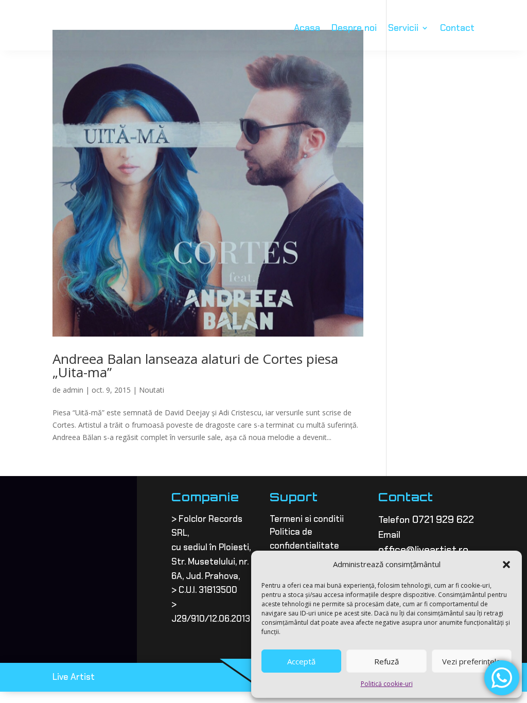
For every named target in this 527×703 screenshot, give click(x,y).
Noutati (151, 390)
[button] (506, 564)
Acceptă (301, 661)
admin (73, 390)
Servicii (403, 28)
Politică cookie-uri (387, 683)
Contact (457, 28)
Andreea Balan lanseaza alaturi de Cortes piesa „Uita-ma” (195, 365)
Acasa (307, 28)
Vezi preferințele (471, 661)
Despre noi (354, 28)
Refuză (386, 661)
